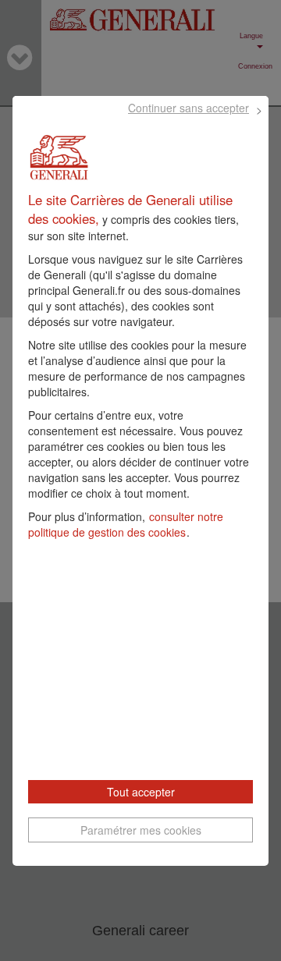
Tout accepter (141, 792)
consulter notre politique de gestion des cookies (125, 524)
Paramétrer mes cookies (140, 830)
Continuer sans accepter (188, 107)
